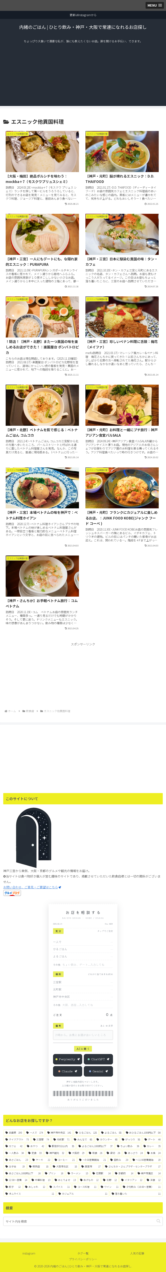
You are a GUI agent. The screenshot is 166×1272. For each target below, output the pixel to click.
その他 (56, 964)
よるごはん (60, 956)
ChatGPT (98, 1059)
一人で (57, 942)
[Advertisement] (83, 76)
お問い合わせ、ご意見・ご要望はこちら (30, 887)
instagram (28, 1253)
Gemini (98, 1071)
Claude (67, 1071)
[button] (158, 1221)
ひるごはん (60, 949)
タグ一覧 (83, 1253)
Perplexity (67, 1059)
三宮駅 (57, 982)
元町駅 (57, 989)
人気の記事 (137, 1253)
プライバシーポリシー (83, 1259)
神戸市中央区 (61, 997)
